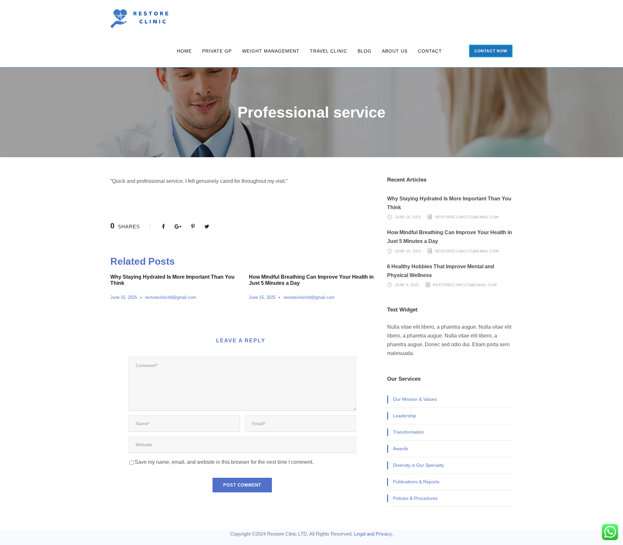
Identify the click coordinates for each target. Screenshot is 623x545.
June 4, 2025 (407, 285)
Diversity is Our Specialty (418, 465)
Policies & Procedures (415, 498)
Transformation (408, 432)
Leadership (404, 415)
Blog (365, 51)
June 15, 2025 (123, 297)
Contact (430, 51)
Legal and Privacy (373, 534)
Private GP (217, 51)
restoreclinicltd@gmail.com (170, 297)
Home (184, 51)
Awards (400, 448)
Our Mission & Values (415, 399)
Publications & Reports (416, 481)
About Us (395, 51)
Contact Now (490, 51)
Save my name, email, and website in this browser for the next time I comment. (224, 462)
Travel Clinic (328, 51)
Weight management (270, 51)
